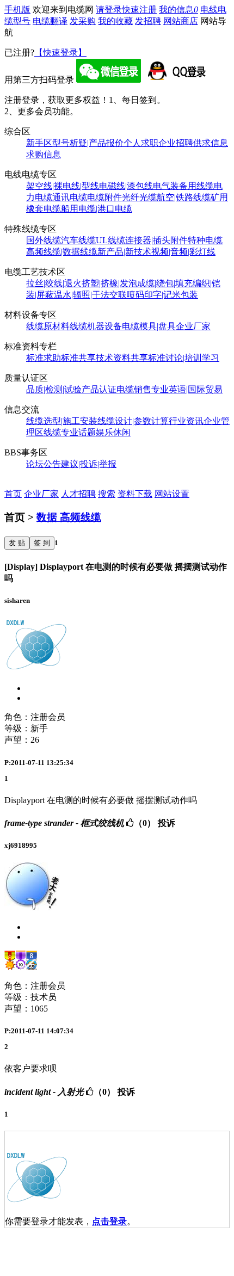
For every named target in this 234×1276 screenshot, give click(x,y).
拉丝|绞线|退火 (54, 283)
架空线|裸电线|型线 (62, 185)
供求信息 (210, 142)
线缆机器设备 (96, 326)
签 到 (42, 543)
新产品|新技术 (124, 251)
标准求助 (43, 357)
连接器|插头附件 (156, 240)
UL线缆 (110, 240)
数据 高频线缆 (68, 517)
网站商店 (180, 21)
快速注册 (139, 9)
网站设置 (172, 493)
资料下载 (135, 493)
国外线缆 (43, 240)
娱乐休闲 (113, 432)
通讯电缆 (69, 197)
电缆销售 (133, 389)
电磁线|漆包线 (126, 185)
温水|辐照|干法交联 (90, 294)
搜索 (106, 493)
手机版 (17, 9)
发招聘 (148, 21)
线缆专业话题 (70, 432)
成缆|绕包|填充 (165, 283)
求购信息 (43, 154)
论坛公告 (43, 464)
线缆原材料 (48, 326)
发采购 (83, 21)
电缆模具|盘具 (149, 326)
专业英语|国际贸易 (187, 389)
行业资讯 (186, 421)
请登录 (109, 9)
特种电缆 (205, 240)
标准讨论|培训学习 (183, 357)
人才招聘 (78, 493)
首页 (13, 493)
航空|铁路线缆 (184, 197)
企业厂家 (193, 326)
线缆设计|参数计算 (133, 421)
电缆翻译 (50, 21)
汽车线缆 (78, 240)
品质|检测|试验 (54, 389)
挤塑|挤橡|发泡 (109, 283)
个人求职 (141, 142)
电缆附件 (104, 197)
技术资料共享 (122, 357)
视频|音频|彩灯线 (183, 251)
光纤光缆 (139, 197)
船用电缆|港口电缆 (96, 208)
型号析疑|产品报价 (88, 142)
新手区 (39, 142)
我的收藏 (115, 21)
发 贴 (17, 543)
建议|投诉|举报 (88, 464)
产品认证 (99, 389)
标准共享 (78, 357)
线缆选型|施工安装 (61, 421)
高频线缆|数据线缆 (61, 251)
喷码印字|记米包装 (162, 294)
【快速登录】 (60, 52)
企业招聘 (175, 142)
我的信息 (178, 9)
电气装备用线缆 (183, 185)
